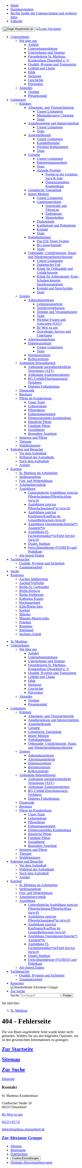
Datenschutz (19, 1154)
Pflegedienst (36, 410)
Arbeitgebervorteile (32, 485)
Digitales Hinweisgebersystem (31, 1162)
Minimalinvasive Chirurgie (55, 115)
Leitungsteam (37, 406)
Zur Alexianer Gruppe (22, 1137)
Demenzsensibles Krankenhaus (57, 184)
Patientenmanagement (52, 162)
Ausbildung (27, 488)
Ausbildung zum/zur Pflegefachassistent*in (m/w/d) (49, 506)
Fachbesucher (20, 559)
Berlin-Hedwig (29, 591)
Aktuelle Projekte (49, 170)
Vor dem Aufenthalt (32, 453)
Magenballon (54, 217)
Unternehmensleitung (43, 48)
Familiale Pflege (39, 426)
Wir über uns (28, 41)
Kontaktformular (48, 143)
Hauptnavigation (21, 9)
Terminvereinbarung (51, 308)
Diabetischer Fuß (48, 265)
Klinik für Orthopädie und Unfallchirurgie (55, 270)
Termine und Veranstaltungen (57, 312)
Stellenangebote (30, 477)
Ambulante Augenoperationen (49, 375)
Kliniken (25, 103)
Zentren (24, 296)
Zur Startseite (17, 1049)
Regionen (17, 575)
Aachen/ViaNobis (31, 583)
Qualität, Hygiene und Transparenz (52, 64)
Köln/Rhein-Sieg (31, 606)
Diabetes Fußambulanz (44, 386)
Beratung (25, 394)
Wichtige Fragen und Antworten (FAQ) (51, 321)
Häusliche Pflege (39, 422)
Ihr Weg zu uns (47, 327)
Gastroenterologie (49, 202)
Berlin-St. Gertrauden (34, 587)
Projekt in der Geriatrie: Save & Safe (61, 176)
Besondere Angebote (42, 433)
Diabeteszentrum (39, 343)
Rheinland (26, 630)
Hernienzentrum (39, 355)
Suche (14, 571)
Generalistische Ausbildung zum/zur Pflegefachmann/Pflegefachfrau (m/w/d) (53, 496)
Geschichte (35, 80)
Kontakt (42, 229)
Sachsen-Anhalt (30, 634)
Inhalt (14, 5)
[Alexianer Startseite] (48, 29)
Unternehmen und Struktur (46, 52)
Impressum (18, 1150)
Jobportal (8, 1079)
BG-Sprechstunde (49, 245)
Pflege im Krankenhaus (35, 398)
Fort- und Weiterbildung (35, 481)
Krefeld (24, 610)
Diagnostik (26, 390)
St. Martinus (18, 641)
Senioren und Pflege (33, 437)
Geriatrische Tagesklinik (44, 190)
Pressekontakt (37, 96)
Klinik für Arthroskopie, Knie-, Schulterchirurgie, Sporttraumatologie (58, 280)
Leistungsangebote (50, 304)
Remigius (25, 626)
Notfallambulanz (39, 237)
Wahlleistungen (29, 445)
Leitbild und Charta (41, 68)
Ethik (31, 72)
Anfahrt (33, 44)
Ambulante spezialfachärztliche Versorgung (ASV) (49, 369)
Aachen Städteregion (33, 579)
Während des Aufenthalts (36, 457)
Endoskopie (53, 213)
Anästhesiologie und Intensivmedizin (53, 123)
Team (40, 119)
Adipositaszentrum (41, 300)
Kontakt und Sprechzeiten (55, 288)
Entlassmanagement (41, 414)
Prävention (35, 84)
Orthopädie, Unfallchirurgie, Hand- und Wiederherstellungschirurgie (52, 255)
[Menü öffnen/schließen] (18, 29)
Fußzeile (16, 21)
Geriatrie (34, 155)
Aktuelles (25, 88)
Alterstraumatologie (41, 339)
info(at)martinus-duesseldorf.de (23, 1129)
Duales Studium (39, 543)
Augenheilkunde (39, 135)
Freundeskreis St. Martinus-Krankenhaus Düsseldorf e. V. (49, 58)
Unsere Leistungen (50, 111)
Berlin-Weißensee (31, 595)
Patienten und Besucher (26, 449)
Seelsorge (34, 76)
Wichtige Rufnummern (52, 147)
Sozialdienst (36, 430)
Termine (33, 92)
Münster (25, 614)
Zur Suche (13, 1069)
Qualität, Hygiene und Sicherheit (42, 563)
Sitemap (11, 1059)
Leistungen (18, 99)
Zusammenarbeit (30, 567)
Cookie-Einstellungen (25, 1158)
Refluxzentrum (38, 359)
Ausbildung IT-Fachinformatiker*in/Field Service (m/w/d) (51, 536)
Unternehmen (19, 37)
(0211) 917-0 (11, 1122)
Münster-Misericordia (34, 618)
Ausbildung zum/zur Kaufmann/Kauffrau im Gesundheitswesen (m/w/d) (47, 516)
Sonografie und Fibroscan (56, 208)
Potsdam (25, 622)
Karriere (16, 469)
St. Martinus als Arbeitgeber (38, 473)
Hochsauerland (29, 602)
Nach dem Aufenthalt (34, 461)
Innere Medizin (38, 194)
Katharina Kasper (31, 598)
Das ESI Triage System (53, 241)
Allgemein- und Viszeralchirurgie (51, 107)
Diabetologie (45, 221)
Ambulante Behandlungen (37, 363)
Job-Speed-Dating (31, 555)
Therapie (25, 441)
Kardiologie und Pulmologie (56, 225)
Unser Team (36, 402)
